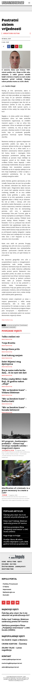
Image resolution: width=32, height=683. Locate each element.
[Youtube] (17, 602)
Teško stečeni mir (11, 336)
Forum (4, 495)
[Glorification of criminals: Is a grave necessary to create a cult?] (16, 473)
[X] (12, 46)
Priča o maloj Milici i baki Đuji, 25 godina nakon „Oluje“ (14, 381)
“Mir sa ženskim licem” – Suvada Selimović (14, 408)
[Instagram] (8, 602)
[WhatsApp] (20, 46)
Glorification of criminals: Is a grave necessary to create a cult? (16, 490)
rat (19, 325)
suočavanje (24, 325)
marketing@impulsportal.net (12, 663)
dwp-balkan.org (7, 320)
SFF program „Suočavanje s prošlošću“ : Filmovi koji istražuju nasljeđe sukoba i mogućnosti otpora (14, 444)
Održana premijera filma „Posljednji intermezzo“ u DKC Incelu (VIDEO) (15, 529)
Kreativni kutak (11, 33)
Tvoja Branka (8, 342)
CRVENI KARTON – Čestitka (14, 643)
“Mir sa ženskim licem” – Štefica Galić (14, 400)
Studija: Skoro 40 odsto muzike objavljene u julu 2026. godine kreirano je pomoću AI (15, 541)
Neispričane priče (11, 349)
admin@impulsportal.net (10, 667)
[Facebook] (8, 46)
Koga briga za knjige (11, 535)
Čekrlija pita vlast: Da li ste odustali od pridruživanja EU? (15, 516)
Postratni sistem (11, 325)
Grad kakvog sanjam (12, 355)
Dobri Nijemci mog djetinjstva (11, 362)
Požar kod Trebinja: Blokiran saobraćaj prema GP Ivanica (15, 522)
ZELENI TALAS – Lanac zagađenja (12, 648)
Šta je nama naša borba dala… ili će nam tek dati (14, 371)
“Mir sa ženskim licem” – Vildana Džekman (14, 391)
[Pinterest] (16, 46)
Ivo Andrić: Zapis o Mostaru (14, 639)
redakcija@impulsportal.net (11, 659)
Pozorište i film (8, 450)
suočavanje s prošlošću (8, 327)
